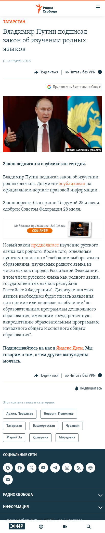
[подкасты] (41, 526)
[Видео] (65, 526)
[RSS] (79, 468)
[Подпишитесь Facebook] (19, 468)
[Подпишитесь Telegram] (55, 468)
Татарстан (14, 22)
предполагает (45, 245)
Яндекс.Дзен (69, 348)
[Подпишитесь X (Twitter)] (31, 468)
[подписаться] (8, 480)
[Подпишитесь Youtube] (43, 468)
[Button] (46, 72)
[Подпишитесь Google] (8, 468)
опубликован (72, 184)
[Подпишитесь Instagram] (67, 468)
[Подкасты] (90, 468)
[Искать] (88, 526)
